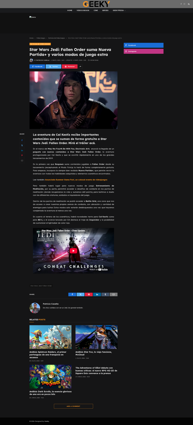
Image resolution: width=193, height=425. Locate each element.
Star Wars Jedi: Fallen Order (41, 286)
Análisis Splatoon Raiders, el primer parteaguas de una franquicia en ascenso (47, 355)
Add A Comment (73, 406)
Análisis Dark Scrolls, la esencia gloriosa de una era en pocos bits (50, 392)
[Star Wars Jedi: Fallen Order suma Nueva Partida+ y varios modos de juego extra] (73, 100)
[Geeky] (96, 4)
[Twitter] (22, 145)
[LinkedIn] (22, 150)
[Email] (22, 160)
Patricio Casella (42, 60)
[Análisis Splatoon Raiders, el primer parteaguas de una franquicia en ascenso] (50, 337)
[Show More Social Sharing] (80, 66)
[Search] (189, 4)
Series (105, 10)
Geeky (46, 421)
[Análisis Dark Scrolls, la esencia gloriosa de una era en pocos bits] (50, 376)
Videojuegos (83, 10)
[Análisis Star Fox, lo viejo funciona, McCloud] (96, 337)
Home (69, 10)
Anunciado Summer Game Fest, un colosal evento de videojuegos (76, 179)
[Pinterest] (22, 155)
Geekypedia (118, 10)
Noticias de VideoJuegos (40, 44)
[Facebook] (22, 140)
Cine (96, 10)
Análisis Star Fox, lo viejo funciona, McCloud (94, 353)
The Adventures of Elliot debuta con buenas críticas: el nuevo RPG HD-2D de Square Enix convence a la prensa (96, 371)
